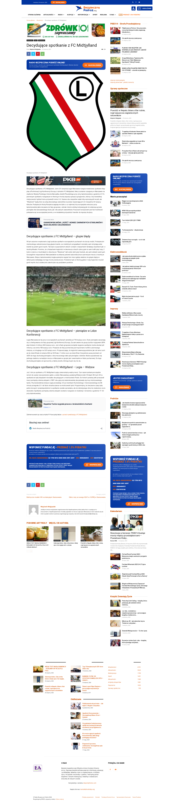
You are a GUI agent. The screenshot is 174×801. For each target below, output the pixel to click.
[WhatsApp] (42, 54)
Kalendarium (116, 511)
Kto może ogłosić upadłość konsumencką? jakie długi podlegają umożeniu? (91, 735)
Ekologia (83, 540)
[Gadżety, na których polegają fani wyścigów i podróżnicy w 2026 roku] (115, 445)
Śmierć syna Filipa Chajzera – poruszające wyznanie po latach (92, 688)
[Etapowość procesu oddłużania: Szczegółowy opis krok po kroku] (76, 746)
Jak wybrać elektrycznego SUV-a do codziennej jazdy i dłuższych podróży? (134, 268)
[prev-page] (28, 551)
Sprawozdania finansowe (124, 797)
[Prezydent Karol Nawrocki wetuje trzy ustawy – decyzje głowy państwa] (115, 153)
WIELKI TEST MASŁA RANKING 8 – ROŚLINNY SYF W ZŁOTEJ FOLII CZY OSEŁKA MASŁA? (38, 545)
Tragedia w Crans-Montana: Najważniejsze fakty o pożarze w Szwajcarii (132, 334)
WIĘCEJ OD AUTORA (58, 523)
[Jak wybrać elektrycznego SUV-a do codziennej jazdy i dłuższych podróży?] (115, 268)
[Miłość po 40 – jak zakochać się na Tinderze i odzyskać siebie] (115, 623)
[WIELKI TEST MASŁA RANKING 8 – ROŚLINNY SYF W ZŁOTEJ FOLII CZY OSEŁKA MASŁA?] (39, 533)
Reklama (103, 15)
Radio (60, 15)
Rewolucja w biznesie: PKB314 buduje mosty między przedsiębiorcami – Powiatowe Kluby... (134, 364)
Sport (95, 15)
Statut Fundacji (137, 797)
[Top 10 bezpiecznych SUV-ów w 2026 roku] (76, 669)
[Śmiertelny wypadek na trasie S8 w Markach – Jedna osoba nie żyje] (115, 143)
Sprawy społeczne (119, 88)
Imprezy (114, 308)
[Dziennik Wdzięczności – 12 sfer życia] (115, 633)
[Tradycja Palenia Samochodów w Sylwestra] (115, 345)
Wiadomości (42, 40)
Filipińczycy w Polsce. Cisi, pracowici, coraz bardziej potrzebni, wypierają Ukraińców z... (134, 30)
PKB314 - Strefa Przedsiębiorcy (125, 24)
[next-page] (31, 551)
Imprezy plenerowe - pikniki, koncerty (122, 82)
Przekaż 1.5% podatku (131, 15)
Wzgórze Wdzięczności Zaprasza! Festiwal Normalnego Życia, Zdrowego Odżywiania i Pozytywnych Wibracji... (134, 586)
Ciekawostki (30, 540)
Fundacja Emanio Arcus (108, 797)
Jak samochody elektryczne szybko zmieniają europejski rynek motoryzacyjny (134, 258)
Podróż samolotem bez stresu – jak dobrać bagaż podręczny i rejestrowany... (134, 435)
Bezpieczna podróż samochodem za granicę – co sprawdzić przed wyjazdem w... (134, 424)
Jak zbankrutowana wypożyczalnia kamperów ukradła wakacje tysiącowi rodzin (134, 405)
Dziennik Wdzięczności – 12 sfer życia (134, 631)
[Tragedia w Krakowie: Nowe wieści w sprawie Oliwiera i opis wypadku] (115, 134)
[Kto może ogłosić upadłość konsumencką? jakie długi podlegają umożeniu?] (76, 736)
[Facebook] (135, 2)
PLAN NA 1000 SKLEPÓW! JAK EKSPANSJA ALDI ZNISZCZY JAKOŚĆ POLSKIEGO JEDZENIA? (134, 50)
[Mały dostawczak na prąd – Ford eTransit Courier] (115, 298)
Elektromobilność (118, 252)
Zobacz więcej (60, 799)
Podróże (114, 398)
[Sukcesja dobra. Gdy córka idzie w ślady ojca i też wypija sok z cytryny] (66, 533)
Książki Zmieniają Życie (121, 596)
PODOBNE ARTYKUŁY (37, 523)
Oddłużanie (123, 387)
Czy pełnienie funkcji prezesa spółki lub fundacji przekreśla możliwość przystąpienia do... (92, 725)
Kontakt (97, 797)
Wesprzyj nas (95, 465)
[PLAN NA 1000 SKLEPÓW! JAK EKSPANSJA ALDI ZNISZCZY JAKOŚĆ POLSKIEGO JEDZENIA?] (115, 50)
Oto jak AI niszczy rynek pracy (132, 38)
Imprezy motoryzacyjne (117, 80)
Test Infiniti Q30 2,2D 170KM (131, 220)
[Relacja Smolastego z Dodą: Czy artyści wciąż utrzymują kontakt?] (115, 325)
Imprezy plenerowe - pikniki (118, 529)
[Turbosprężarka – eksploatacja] (115, 232)
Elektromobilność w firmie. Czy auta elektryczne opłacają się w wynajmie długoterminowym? (134, 278)
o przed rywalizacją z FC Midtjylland (74, 414)
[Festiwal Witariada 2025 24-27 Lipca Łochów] (115, 566)
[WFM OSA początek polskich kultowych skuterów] (115, 213)
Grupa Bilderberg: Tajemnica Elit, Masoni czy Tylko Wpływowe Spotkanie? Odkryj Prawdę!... (132, 60)
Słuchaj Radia (60, 2)
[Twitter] (33, 54)
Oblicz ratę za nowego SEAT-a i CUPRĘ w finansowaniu (87, 497)
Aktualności (48, 15)
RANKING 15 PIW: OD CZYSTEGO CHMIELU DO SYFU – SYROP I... (92, 678)
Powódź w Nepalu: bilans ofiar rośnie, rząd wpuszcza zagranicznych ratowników (92, 545)
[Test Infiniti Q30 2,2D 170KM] (115, 222)
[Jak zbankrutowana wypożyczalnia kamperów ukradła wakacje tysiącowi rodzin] (115, 405)
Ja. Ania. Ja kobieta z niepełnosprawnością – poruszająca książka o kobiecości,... (134, 613)
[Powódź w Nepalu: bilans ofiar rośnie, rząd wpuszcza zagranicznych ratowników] (93, 533)
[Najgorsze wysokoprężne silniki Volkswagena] (115, 203)
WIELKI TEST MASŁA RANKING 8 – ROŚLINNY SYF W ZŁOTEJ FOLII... (55, 668)
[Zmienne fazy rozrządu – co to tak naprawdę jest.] (115, 242)
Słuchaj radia (94, 65)
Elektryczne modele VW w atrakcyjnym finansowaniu (44, 497)
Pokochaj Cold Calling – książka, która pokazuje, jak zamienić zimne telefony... (134, 603)
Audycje (70, 15)
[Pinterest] (38, 54)
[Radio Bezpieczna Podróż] (87, 8)
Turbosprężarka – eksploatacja (132, 230)
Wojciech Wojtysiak (35, 49)
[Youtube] (139, 2)
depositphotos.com (89, 783)
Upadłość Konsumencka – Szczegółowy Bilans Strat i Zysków (91, 715)
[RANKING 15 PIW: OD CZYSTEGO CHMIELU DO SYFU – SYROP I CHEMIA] (76, 678)
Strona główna (34, 15)
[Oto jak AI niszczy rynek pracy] (115, 40)
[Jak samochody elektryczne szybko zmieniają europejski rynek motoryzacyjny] (115, 258)
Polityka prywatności (88, 797)
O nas (112, 15)
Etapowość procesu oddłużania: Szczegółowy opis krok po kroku (92, 746)
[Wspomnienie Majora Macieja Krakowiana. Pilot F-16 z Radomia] (115, 354)
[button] (132, 2)
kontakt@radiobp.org (87, 789)
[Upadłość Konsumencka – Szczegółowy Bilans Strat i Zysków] (76, 715)
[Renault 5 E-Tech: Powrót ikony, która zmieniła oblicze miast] (115, 289)
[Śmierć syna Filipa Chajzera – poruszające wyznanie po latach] (76, 688)
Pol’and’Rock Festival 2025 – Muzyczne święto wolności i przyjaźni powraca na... (134, 556)
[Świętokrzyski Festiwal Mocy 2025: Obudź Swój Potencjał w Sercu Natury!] (115, 576)
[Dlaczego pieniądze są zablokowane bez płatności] (115, 415)
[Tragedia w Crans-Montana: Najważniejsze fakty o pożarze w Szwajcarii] (115, 334)
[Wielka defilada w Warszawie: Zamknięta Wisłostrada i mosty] (115, 315)
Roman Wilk (113, 541)
